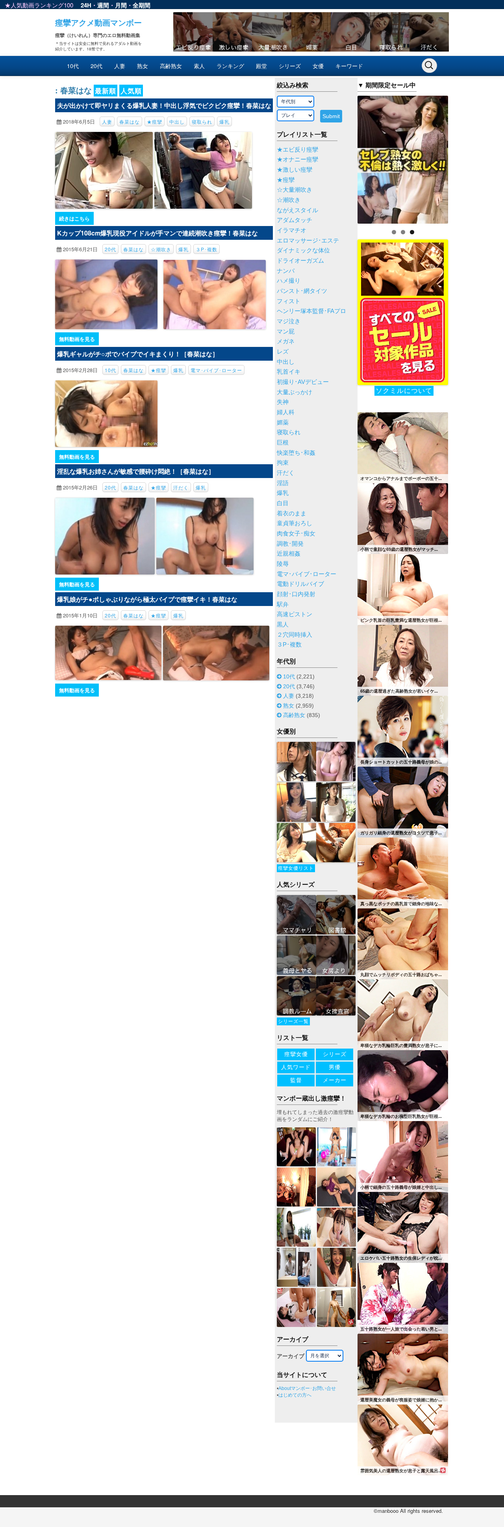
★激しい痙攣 (294, 170)
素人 (199, 66)
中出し (177, 121)
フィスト (288, 301)
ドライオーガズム (300, 261)
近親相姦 (288, 553)
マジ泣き (288, 321)
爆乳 (224, 121)
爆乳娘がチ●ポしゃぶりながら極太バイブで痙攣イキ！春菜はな (147, 599)
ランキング (230, 66)
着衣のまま (291, 513)
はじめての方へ (294, 1395)
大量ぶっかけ (294, 392)
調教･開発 (290, 544)
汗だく (181, 487)
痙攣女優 (296, 1054)
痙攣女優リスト (296, 868)
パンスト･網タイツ (302, 291)
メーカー (334, 1080)
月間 (121, 5)
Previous (344, 157)
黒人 (283, 624)
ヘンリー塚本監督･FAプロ (311, 311)
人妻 (119, 66)
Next (462, 157)
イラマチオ (291, 230)
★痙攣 (154, 121)
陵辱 (283, 564)
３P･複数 (206, 249)
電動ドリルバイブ (300, 584)
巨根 (283, 442)
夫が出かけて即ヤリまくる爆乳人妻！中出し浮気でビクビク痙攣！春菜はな (164, 105)
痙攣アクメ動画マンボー (98, 22)
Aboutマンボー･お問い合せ (307, 1388)
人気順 (131, 90)
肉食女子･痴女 (296, 533)
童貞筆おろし (294, 523)
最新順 (105, 90)
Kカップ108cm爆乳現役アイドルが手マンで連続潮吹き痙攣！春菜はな (157, 232)
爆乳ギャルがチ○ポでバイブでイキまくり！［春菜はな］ (138, 353)
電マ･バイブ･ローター (216, 370)
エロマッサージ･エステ (308, 240)
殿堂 (261, 66)
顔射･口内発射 (296, 594)
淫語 (283, 483)
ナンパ (286, 271)
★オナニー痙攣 (297, 159)
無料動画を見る (77, 339)
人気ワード (296, 1067)
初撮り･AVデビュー (303, 382)
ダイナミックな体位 (303, 250)
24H (86, 5)
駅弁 (283, 604)
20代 (96, 66)
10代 (73, 66)
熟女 (142, 66)
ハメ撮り (288, 281)
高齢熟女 (171, 66)
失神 (283, 402)
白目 (283, 503)
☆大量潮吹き (294, 190)
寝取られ (202, 121)
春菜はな (129, 121)
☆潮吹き (161, 249)
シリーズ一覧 (293, 1021)
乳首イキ (288, 372)
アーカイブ (290, 1356)
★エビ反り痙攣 (297, 149)
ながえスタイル (297, 210)
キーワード (349, 66)
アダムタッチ (294, 220)
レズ (283, 351)
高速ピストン (294, 614)
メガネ (286, 341)
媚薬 (283, 422)
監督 (296, 1080)
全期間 (141, 5)
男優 (335, 1067)
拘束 (283, 463)
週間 (103, 5)
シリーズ (290, 66)
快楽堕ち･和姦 (296, 453)
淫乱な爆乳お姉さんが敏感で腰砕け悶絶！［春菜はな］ (136, 471)
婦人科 (286, 412)
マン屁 (286, 331)
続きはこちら (74, 218)
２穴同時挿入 (294, 635)
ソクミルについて (404, 391)
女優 (318, 66)
